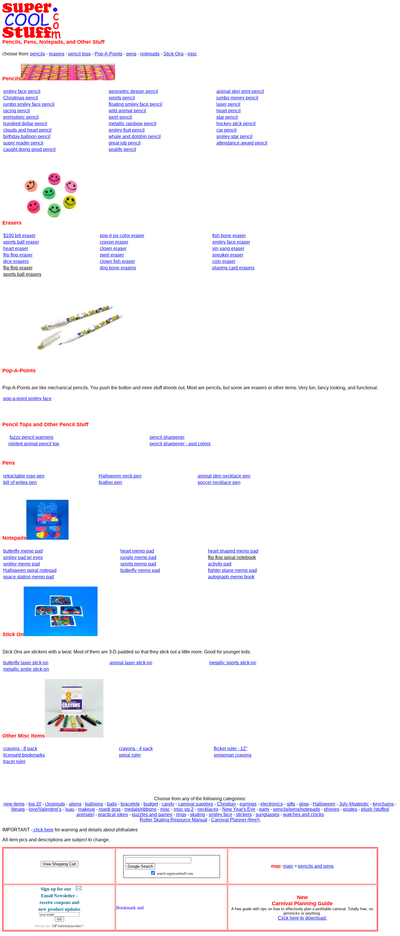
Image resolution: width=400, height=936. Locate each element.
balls (112, 803)
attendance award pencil (241, 142)
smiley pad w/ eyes (23, 557)
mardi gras (110, 809)
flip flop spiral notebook (232, 557)
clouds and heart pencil (27, 130)
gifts (291, 803)
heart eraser (15, 248)
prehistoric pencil (21, 117)
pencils (37, 53)
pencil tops (79, 53)
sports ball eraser (21, 241)
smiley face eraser (231, 241)
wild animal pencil (127, 110)
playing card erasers (233, 267)
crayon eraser (114, 241)
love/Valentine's (45, 809)
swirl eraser (112, 254)
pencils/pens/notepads (296, 809)
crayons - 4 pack (136, 748)
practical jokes (113, 814)
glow (304, 803)
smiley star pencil (234, 136)
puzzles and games (152, 814)
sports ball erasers (22, 274)
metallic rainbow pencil (132, 123)
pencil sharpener (167, 437)
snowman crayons (233, 754)
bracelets (130, 803)
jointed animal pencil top (33, 443)
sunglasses (267, 814)
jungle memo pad (138, 557)
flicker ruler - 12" (230, 748)
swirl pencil (120, 117)
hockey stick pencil (236, 123)
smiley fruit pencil (127, 130)
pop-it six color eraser (122, 235)
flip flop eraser (18, 254)
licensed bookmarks (24, 754)
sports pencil (122, 97)
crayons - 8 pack (20, 748)
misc (192, 53)
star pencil (227, 117)
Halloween (324, 803)
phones (331, 809)
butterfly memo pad (23, 550)
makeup (86, 809)
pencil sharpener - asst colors (180, 443)
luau (69, 809)
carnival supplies (195, 803)
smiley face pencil (21, 91)
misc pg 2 (184, 809)
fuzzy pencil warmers (31, 437)
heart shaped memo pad (233, 550)
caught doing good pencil (29, 149)
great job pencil (125, 142)
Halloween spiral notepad (30, 570)
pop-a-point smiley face (27, 398)
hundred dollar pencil (25, 123)
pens (131, 53)
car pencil (226, 130)
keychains (383, 803)
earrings (248, 803)
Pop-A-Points (108, 53)
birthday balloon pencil (26, 136)
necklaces (207, 809)
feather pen (110, 482)
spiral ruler (130, 754)
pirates (350, 809)
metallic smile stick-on (26, 669)
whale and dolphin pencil (135, 136)
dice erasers (16, 261)
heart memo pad (137, 550)
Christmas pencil (20, 97)
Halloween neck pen (120, 475)
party (264, 809)
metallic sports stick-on (232, 662)
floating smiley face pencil (135, 104)
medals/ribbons (140, 809)
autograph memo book (231, 576)
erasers (56, 53)
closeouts (55, 803)
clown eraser (113, 248)
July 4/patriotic (354, 803)
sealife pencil (122, 149)
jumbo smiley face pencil (28, 104)
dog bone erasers (118, 267)
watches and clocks (303, 814)
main (288, 866)
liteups (18, 809)
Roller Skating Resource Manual (173, 819)
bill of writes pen (20, 482)
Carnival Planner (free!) (235, 819)
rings (181, 814)
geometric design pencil (133, 91)
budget (150, 803)
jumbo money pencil (237, 97)
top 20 (34, 803)
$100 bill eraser (19, 235)
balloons (94, 803)
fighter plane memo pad (232, 570)
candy (168, 803)
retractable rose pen (24, 475)
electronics (271, 803)
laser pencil (228, 104)
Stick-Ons (173, 53)
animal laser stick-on (131, 662)
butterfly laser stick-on (25, 662)
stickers (244, 814)
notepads (150, 53)
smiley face (220, 814)
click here (43, 829)
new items (14, 803)
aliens (75, 803)
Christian (226, 803)
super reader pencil (23, 142)
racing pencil (16, 110)
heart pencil (228, 110)
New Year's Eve (238, 809)
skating (197, 814)
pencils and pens (316, 866)
